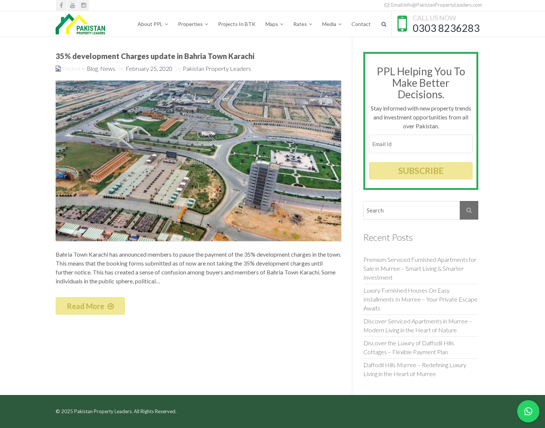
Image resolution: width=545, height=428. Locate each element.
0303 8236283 (446, 28)
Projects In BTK (236, 24)
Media (329, 24)
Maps (271, 24)
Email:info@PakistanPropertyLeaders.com (436, 5)
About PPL (150, 24)
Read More (86, 306)
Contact (361, 24)
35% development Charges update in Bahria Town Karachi (155, 56)
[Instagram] (83, 5)
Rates (300, 24)
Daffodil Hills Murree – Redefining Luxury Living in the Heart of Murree (414, 369)
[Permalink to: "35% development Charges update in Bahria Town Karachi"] (198, 160)
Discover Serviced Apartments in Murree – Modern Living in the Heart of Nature (417, 325)
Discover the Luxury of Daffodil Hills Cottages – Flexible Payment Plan (409, 347)
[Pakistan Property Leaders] (81, 24)
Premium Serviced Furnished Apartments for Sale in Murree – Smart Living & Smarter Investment (419, 268)
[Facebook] (61, 5)
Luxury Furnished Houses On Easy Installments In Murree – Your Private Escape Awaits (420, 299)
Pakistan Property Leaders (217, 68)
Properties (190, 24)
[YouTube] (72, 5)
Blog (92, 68)
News (107, 68)
